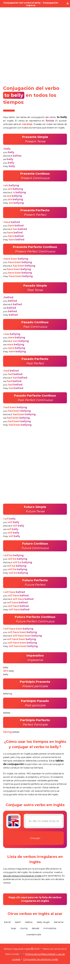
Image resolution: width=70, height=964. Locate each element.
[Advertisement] (35, 45)
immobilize (49, 928)
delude (35, 928)
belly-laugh (43, 922)
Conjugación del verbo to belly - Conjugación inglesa (30, 4)
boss (13, 928)
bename (58, 922)
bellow (29, 922)
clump (24, 928)
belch (18, 922)
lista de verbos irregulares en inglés (22, 875)
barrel (7, 922)
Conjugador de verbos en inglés (40, 959)
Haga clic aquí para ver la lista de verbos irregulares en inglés (35, 899)
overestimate (33, 934)
